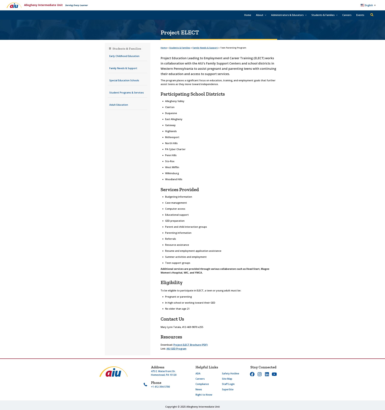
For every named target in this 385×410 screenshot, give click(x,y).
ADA (198, 373)
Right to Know (204, 394)
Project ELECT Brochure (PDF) (190, 344)
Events (360, 15)
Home (247, 15)
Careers (346, 15)
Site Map (227, 378)
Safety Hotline (230, 373)
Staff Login (228, 384)
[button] (264, 15)
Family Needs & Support (205, 47)
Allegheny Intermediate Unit (43, 5)
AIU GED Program (176, 348)
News (199, 389)
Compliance (202, 384)
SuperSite (228, 389)
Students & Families (179, 47)
